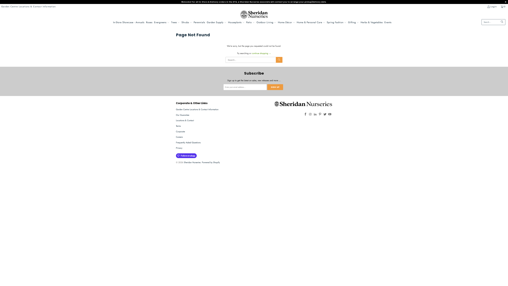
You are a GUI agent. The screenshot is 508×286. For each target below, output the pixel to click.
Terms (178, 126)
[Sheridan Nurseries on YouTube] (330, 114)
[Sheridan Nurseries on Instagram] (310, 114)
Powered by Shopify (211, 162)
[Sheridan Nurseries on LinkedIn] (315, 114)
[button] (161, 22)
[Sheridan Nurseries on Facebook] (306, 114)
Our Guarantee (182, 115)
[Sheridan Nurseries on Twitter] (325, 114)
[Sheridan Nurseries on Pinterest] (320, 114)
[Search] (502, 22)
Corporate (180, 131)
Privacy (179, 147)
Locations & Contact (185, 120)
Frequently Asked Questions (188, 142)
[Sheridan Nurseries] (254, 15)
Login (494, 6)
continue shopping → (261, 53)
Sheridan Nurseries (192, 162)
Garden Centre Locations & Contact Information (28, 6)
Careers (179, 136)
